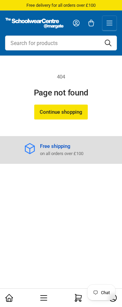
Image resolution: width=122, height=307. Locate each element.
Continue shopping (61, 112)
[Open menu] (109, 23)
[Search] (108, 43)
